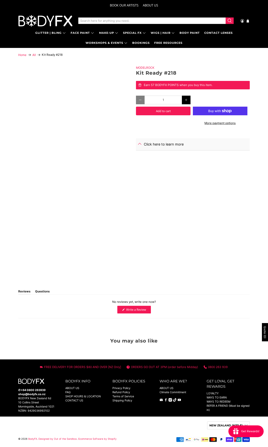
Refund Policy (121, 392)
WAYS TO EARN (217, 397)
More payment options (220, 123)
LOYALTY (213, 393)
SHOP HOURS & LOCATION (83, 396)
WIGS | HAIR (160, 33)
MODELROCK (145, 68)
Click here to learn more (164, 144)
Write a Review (138, 310)
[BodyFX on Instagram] (170, 400)
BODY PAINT (190, 33)
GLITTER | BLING (48, 33)
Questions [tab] (42, 292)
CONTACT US (74, 400)
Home (22, 54)
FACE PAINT (80, 33)
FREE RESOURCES (168, 43)
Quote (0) (265, 332)
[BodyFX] (45, 21)
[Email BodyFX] (161, 400)
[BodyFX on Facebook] (166, 400)
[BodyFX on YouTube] (179, 400)
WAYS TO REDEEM (218, 401)
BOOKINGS (141, 43)
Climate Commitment (173, 392)
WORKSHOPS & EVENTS (104, 43)
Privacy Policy (121, 388)
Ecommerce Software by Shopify (97, 438)
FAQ (68, 392)
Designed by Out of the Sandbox (57, 438)
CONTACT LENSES (218, 33)
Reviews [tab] (24, 292)
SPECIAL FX (132, 33)
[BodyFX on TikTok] (175, 400)
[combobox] (152, 20)
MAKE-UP (106, 33)
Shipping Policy (122, 400)
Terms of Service (123, 396)
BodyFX (32, 438)
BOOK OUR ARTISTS (124, 5)
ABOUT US (150, 5)
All (34, 54)
